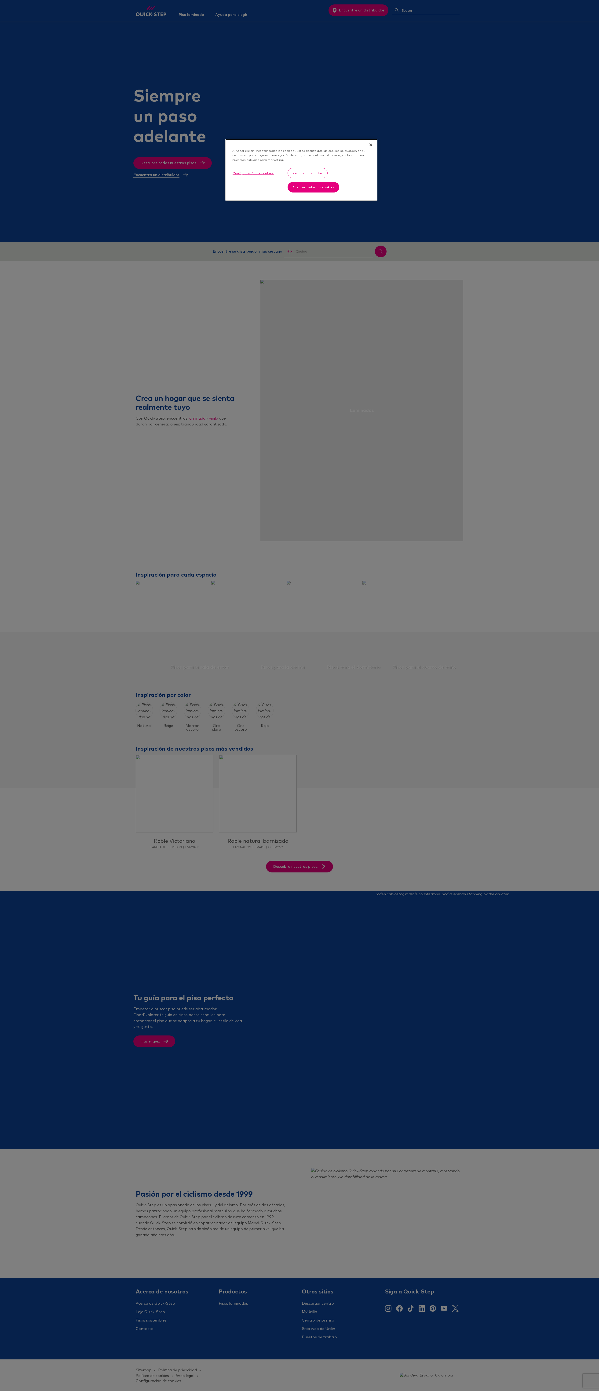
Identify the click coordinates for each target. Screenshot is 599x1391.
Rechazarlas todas (307, 173)
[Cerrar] (371, 145)
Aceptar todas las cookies (313, 187)
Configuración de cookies (253, 173)
